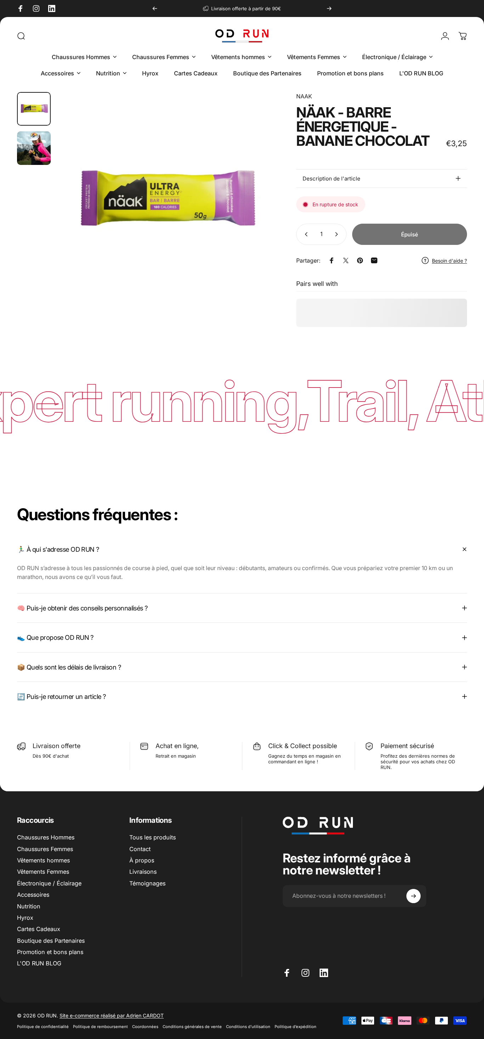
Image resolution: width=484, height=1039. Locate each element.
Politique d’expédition (295, 1026)
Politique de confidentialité (43, 1026)
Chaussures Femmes (45, 849)
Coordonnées (145, 1026)
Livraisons (143, 871)
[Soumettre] (413, 896)
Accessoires (33, 894)
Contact (140, 849)
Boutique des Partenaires (51, 940)
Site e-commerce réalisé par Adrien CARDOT (112, 1015)
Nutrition (28, 906)
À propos (141, 860)
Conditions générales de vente (192, 1026)
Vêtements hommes (43, 860)
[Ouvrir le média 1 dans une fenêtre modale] (164, 200)
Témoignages (147, 883)
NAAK (304, 96)
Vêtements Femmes (43, 871)
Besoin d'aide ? (449, 261)
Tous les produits (152, 837)
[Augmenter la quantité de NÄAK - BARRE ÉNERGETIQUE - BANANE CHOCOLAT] (338, 234)
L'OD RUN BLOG (39, 963)
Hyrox (25, 917)
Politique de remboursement (100, 1026)
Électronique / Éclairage (49, 883)
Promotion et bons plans (50, 951)
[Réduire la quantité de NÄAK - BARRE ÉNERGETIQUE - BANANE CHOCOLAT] (305, 234)
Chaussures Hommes (45, 837)
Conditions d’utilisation (248, 1026)
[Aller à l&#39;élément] (34, 109)
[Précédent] (155, 8)
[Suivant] (329, 8)
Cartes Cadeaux (38, 928)
